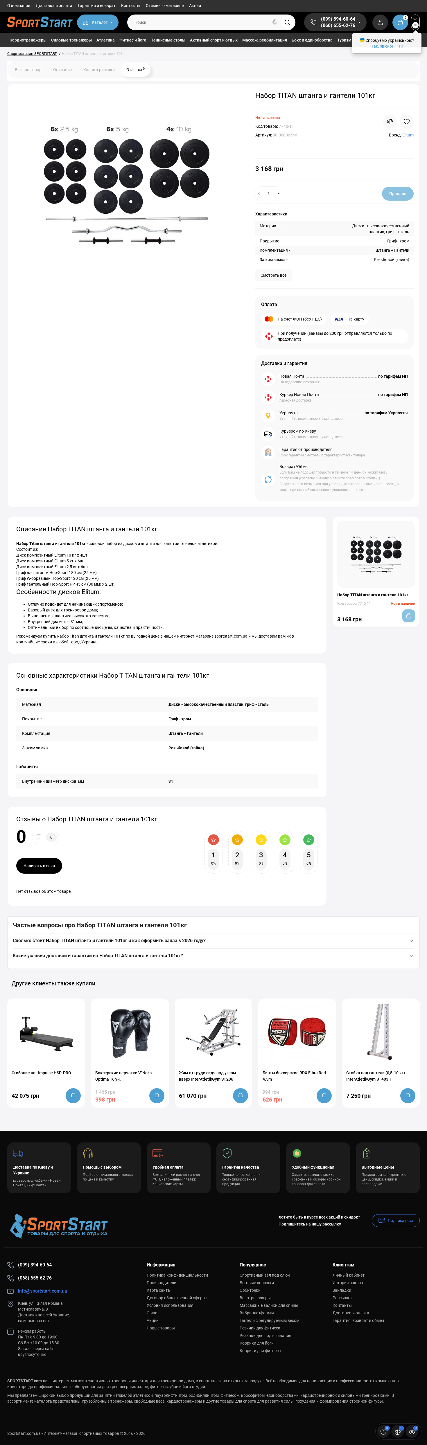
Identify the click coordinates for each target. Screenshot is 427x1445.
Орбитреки (250, 1290)
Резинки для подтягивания (265, 1335)
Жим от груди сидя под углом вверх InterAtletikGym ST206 (207, 1075)
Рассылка (342, 1297)
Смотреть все (273, 275)
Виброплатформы (257, 1313)
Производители (161, 1282)
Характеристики (99, 69)
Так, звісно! (382, 46)
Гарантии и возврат (97, 5)
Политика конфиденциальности (177, 1275)
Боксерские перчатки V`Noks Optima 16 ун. (123, 1075)
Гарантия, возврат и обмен (358, 1320)
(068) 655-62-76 (338, 25)
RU (415, 25)
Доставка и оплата (54, 5)
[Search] (274, 22)
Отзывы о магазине (165, 5)
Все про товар (28, 69)
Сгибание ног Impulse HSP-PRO (41, 1072)
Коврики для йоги (257, 1343)
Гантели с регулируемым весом (269, 1320)
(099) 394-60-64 (338, 19)
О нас (152, 1313)
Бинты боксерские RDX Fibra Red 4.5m (294, 1075)
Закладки (342, 1290)
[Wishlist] (407, 122)
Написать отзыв (39, 865)
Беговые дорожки (257, 1282)
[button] (400, 983)
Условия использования (170, 1305)
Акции (195, 5)
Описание (62, 69)
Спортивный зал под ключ (265, 1275)
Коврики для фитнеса (260, 1350)
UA (415, 18)
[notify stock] (73, 1095)
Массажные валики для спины (269, 1305)
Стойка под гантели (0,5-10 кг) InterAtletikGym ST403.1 (375, 1075)
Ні (401, 46)
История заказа (348, 1282)
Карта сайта (158, 1290)
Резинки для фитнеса (260, 1328)
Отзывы (135, 69)
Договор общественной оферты (177, 1297)
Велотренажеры (255, 1297)
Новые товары (161, 1328)
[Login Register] (380, 22)
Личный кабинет (349, 1275)
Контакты (130, 5)
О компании (18, 5)
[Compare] (390, 122)
